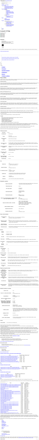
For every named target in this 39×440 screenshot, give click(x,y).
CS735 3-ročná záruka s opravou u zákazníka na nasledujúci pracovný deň (9, 403)
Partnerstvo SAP (8, 16)
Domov (3, 28)
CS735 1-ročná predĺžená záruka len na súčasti (6, 390)
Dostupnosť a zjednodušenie (9, 15)
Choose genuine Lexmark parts (8, 7)
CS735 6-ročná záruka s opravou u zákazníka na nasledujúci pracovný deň (9, 386)
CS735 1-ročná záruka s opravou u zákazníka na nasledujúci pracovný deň (9, 405)
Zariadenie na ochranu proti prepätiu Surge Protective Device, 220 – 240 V (9, 412)
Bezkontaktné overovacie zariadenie (4, 409)
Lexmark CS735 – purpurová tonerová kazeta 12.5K (6, 375)
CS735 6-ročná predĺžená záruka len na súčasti (6, 394)
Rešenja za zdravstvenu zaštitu (10, 12)
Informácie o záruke (8, 23)
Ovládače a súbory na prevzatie (10, 24)
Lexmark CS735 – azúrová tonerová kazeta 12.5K (6, 374)
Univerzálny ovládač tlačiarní (9, 25)
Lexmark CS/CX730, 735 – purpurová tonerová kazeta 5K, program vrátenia (9, 357)
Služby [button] (3, 17)
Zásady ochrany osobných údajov (6, 434)
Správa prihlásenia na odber (5, 425)
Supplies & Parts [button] (4, 5)
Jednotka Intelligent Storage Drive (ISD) (5, 400)
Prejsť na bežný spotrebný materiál (4, 346)
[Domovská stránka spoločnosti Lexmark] (8, 0)
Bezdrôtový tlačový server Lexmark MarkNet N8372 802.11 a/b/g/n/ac (8, 410)
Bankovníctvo (8, 10)
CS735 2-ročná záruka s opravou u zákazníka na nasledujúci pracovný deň (9, 404)
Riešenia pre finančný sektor (9, 11)
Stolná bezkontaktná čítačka (3, 383)
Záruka (6, 18)
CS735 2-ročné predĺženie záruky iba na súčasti (6, 407)
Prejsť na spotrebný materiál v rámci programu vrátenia (7, 341)
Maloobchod (7, 14)
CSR (2, 427)
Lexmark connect (4, 422)
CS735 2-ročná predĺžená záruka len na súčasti (6, 398)
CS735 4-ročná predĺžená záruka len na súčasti (6, 396)
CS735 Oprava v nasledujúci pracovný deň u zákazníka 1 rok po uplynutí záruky (10, 391)
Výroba (7, 13)
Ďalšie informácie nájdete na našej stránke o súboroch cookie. (25, 437)
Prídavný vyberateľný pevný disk (4, 388)
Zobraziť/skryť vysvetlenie (16, 335)
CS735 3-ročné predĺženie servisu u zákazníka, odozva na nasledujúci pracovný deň (10, 393)
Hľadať (3, 3)
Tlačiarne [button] (3, 4)
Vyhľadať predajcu (4, 424)
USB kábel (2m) (2, 389)
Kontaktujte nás (4, 421)
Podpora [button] (3, 20)
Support (3, 428)
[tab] (20, 67)
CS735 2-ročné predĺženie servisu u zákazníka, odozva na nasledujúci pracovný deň (10, 384)
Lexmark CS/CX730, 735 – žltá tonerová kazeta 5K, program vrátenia (8, 359)
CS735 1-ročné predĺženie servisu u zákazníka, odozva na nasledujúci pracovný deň (10, 385)
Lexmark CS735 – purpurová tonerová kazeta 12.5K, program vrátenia (8, 358)
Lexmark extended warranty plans (9, 8)
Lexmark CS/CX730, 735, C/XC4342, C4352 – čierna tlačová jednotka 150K (9, 367)
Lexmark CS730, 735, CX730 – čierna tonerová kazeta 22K (7, 376)
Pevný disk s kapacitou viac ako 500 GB (5, 399)
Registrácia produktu (8, 22)
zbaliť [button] (1, 363)
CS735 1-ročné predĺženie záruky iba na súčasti (6, 408)
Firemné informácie (4, 433)
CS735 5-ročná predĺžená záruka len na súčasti (6, 395)
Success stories (3, 423)
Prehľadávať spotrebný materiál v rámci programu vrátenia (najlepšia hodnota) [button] (10, 353)
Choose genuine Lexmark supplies (9, 6)
